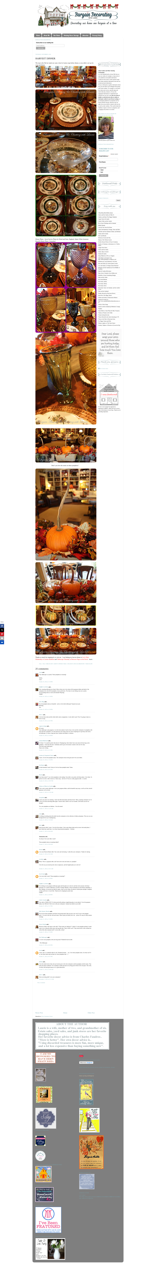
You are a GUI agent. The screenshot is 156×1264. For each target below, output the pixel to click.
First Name (102, 162)
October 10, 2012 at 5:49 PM (45, 735)
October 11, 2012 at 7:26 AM (46, 820)
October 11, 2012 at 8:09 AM (46, 831)
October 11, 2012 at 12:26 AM (46, 792)
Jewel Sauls (42, 874)
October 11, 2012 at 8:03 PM (45, 945)
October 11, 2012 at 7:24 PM (45, 919)
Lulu (40, 814)
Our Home (56, 35)
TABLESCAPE (88, 663)
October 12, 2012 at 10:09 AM (46, 969)
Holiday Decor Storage (71, 35)
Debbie (40, 961)
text (102, 172)
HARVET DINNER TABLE (60, 663)
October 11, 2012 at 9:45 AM (46, 854)
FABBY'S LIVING (43, 687)
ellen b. (41, 714)
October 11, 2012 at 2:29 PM (45, 878)
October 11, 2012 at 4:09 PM (45, 894)
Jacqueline (41, 797)
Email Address (104, 156)
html (102, 170)
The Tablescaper (43, 937)
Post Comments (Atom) (47, 1016)
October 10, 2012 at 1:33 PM (45, 681)
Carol (40, 672)
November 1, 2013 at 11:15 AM (46, 979)
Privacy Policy (97, 35)
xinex (40, 825)
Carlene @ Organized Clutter (46, 755)
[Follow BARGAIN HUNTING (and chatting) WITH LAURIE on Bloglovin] (86, 1063)
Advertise (85, 35)
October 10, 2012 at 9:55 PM (45, 769)
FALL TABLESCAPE (48, 663)
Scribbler (41, 859)
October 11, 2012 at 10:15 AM (46, 868)
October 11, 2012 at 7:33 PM (45, 932)
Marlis (40, 774)
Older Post (91, 1013)
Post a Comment (41, 982)
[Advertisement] (65, 999)
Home (38, 35)
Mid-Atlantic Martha (44, 911)
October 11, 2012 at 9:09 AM (46, 844)
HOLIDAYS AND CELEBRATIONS (76, 663)
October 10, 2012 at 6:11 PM (45, 750)
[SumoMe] (2, 642)
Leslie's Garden (43, 900)
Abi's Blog (41, 701)
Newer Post (39, 1013)
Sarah (40, 950)
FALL (40, 663)
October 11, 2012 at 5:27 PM (45, 906)
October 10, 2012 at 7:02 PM (45, 759)
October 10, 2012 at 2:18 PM (45, 696)
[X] (2, 630)
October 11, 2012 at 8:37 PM (45, 956)
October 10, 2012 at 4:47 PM (45, 720)
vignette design (42, 726)
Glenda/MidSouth (43, 740)
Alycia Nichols (42, 924)
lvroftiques (41, 765)
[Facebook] (2, 626)
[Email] (2, 638)
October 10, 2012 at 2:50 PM (45, 709)
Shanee (41, 849)
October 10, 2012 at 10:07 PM (46, 781)
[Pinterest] (2, 634)
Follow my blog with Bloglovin (86, 1075)
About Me (47, 35)
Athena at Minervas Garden (46, 786)
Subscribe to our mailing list (44, 42)
